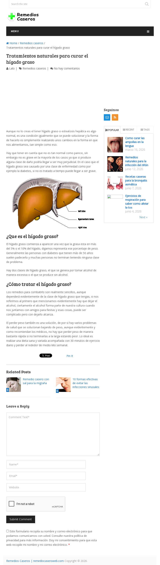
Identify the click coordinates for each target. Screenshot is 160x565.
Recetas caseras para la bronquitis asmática (136, 180)
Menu (15, 31)
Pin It (70, 356)
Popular (113, 130)
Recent (130, 129)
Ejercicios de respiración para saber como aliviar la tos (136, 201)
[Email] (107, 117)
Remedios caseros (31, 43)
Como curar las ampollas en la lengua (135, 142)
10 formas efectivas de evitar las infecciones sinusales (86, 383)
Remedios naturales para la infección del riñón (136, 161)
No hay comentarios (67, 68)
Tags (146, 129)
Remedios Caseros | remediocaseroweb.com (35, 561)
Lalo (12, 68)
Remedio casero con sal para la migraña (36, 381)
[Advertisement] (53, 100)
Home (13, 43)
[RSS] (115, 117)
